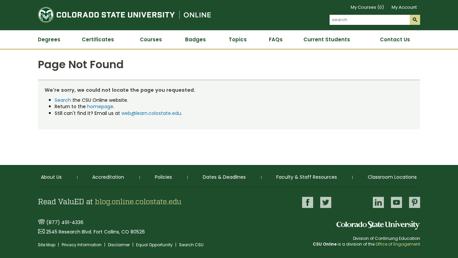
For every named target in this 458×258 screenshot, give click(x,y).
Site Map (47, 245)
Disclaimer (119, 245)
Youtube (396, 202)
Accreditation (108, 177)
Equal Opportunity (155, 245)
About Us (51, 177)
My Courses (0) (367, 7)
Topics (238, 39)
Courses (151, 39)
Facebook (307, 202)
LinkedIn (378, 202)
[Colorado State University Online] (124, 26)
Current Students (326, 39)
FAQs (276, 39)
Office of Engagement (398, 244)
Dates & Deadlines (224, 177)
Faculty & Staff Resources (306, 177)
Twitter (325, 202)
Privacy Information (82, 245)
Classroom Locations (392, 177)
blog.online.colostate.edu (138, 202)
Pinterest (414, 202)
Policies (163, 177)
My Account (404, 7)
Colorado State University (378, 225)
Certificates (98, 39)
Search (63, 100)
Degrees (49, 39)
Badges (195, 39)
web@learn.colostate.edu (151, 113)
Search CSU (191, 245)
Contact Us (395, 39)
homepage (100, 106)
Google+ (352, 203)
